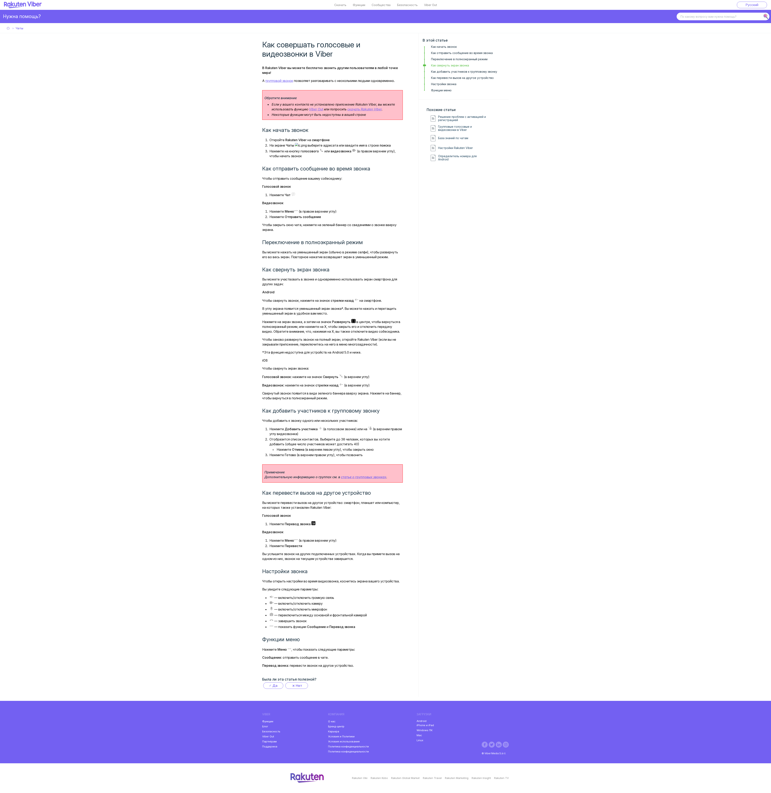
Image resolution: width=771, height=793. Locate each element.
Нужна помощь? (22, 16)
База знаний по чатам (453, 138)
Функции (359, 5)
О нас (332, 721)
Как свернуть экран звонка (450, 65)
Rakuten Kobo (379, 778)
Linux (420, 740)
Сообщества (381, 5)
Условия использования (344, 741)
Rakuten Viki (359, 778)
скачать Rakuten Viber (364, 109)
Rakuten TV (501, 778)
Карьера (333, 731)
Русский (752, 5)
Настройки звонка (443, 84)
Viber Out (430, 5)
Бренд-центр (336, 726)
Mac (419, 735)
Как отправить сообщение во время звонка (462, 53)
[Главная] (23, 7)
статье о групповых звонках (363, 477)
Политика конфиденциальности (348, 746)
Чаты (19, 28)
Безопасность (407, 5)
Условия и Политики (341, 736)
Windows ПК (424, 730)
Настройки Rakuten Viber (455, 148)
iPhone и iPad (425, 725)
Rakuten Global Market (405, 778)
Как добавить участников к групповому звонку (464, 71)
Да (274, 686)
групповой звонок (279, 81)
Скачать (340, 5)
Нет (299, 686)
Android (421, 721)
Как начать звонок (444, 46)
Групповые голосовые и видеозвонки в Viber (455, 128)
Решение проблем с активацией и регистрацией (462, 118)
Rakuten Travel (432, 778)
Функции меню (441, 90)
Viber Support (8, 28)
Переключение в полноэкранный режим (459, 59)
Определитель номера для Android (457, 158)
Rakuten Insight (481, 778)
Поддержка (269, 746)
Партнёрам (269, 741)
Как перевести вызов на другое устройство (462, 78)
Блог (265, 726)
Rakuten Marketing (456, 778)
